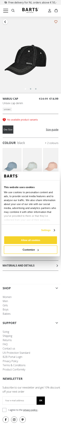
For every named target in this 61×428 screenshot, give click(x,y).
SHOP (7, 288)
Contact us (9, 348)
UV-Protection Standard (16, 353)
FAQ (5, 344)
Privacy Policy (10, 361)
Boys (5, 309)
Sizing (6, 332)
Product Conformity (14, 369)
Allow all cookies (30, 240)
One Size (8, 129)
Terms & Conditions (14, 365)
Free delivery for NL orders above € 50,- (32, 2)
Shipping (7, 336)
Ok (40, 400)
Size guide (52, 129)
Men (5, 301)
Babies (7, 314)
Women (7, 297)
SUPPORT (10, 323)
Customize (29, 249)
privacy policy (30, 409)
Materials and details (18, 265)
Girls (5, 305)
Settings (46, 230)
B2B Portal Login (12, 357)
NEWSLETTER (12, 379)
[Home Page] (30, 10)
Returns (7, 340)
